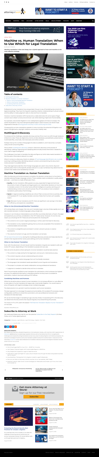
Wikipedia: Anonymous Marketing (22, 368)
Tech (22, 20)
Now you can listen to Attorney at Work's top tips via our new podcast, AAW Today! (29, 359)
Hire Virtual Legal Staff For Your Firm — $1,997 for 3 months (23, 347)
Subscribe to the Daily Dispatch (46, 314)
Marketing (16, 20)
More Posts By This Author (11, 341)
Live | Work (29, 20)
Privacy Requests (60, 452)
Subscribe (79, 20)
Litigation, (37, 320)
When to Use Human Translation (16, 102)
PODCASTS (66, 20)
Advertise (77, 452)
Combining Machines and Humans (16, 103)
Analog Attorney (56, 20)
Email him (13, 339)
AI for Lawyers (39, 20)
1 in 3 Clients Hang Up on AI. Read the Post (80, 234)
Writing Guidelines (84, 2)
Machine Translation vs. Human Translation (17, 98)
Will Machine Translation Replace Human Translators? (46, 302)
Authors (71, 2)
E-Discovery (36, 404)
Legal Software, (21, 320)
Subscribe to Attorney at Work (13, 105)
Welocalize (7, 334)
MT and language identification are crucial (48, 159)
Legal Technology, (29, 320)
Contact (83, 452)
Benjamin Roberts (10, 47)
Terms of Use (69, 452)
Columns (76, 2)
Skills (47, 20)
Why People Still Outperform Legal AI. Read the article (22, 351)
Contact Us (92, 2)
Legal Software (44, 404)
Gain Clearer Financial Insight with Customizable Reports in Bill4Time (26, 349)
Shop (72, 20)
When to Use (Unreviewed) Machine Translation (19, 100)
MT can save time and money (13, 237)
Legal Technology (53, 404)
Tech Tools (42, 320)
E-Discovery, (14, 320)
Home (93, 452)
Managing (8, 20)
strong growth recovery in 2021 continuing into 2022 (35, 124)
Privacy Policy (50, 452)
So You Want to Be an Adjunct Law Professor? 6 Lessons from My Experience (45, 370)
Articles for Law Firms (34, 378)
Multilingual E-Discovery (12, 97)
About (65, 2)
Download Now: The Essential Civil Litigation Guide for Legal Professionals (27, 357)
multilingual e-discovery (20, 147)
